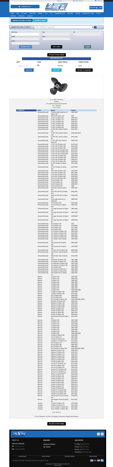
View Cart (56, 70)
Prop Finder (56, 47)
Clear (87, 47)
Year (74, 32)
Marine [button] (40, 13)
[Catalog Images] (22, 456)
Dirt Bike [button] (70, 13)
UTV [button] (51, 13)
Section (13, 41)
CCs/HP (13, 36)
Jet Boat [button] (24, 13)
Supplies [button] (13, 16)
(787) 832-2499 (86, 452)
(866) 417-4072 (84, 446)
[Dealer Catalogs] (46, 456)
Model (43, 36)
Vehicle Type (14, 32)
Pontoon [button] (32, 13)
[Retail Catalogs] (93, 456)
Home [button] (12, 13)
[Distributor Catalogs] (69, 456)
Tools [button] (98, 13)
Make (43, 32)
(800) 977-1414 (84, 449)
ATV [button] (46, 13)
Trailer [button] (77, 13)
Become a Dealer (40, 20)
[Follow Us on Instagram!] (102, 434)
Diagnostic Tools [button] (88, 13)
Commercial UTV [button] (60, 13)
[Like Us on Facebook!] (98, 434)
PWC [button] (18, 13)
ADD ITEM (29, 70)
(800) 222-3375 (19, 446)
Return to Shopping (84, 70)
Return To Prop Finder (56, 55)
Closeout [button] (30, 16)
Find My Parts (25, 47)
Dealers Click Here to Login (22, 20)
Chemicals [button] (21, 16)
